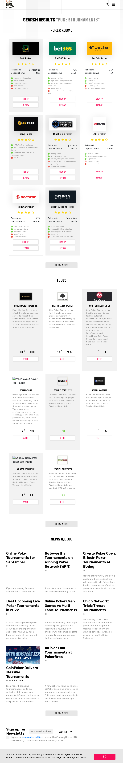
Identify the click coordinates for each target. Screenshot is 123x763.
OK (104, 757)
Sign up (26, 99)
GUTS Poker (99, 134)
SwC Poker (26, 58)
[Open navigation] (113, 5)
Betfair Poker (99, 58)
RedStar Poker (25, 207)
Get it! (26, 359)
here (83, 757)
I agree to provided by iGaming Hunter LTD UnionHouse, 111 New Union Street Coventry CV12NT (44, 739)
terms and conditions (32, 737)
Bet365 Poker (62, 58)
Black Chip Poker (62, 134)
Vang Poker (26, 134)
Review (26, 105)
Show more (61, 265)
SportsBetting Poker (62, 207)
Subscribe (63, 732)
